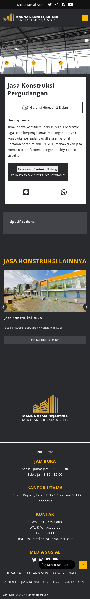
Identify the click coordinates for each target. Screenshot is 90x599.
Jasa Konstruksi (35, 582)
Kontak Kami (75, 582)
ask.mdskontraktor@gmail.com (50, 539)
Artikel (10, 582)
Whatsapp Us (50, 527)
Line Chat (43, 533)
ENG (50, 452)
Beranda (13, 573)
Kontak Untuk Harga (45, 340)
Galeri (74, 573)
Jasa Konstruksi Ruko (23, 318)
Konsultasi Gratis (59, 565)
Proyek (58, 573)
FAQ (56, 582)
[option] (45, 50)
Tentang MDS (36, 573)
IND (39, 452)
